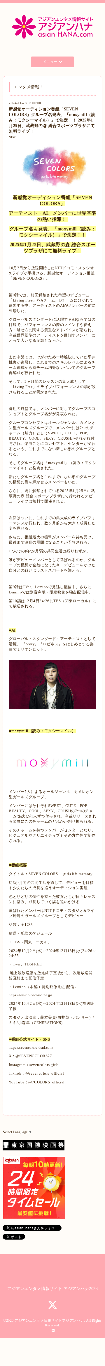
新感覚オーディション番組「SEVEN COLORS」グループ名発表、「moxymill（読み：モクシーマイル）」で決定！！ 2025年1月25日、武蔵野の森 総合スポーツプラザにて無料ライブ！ (52, 120)
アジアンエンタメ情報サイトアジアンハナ (49, 1321)
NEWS (13, 137)
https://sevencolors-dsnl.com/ (31, 1048)
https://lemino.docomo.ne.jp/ (30, 995)
